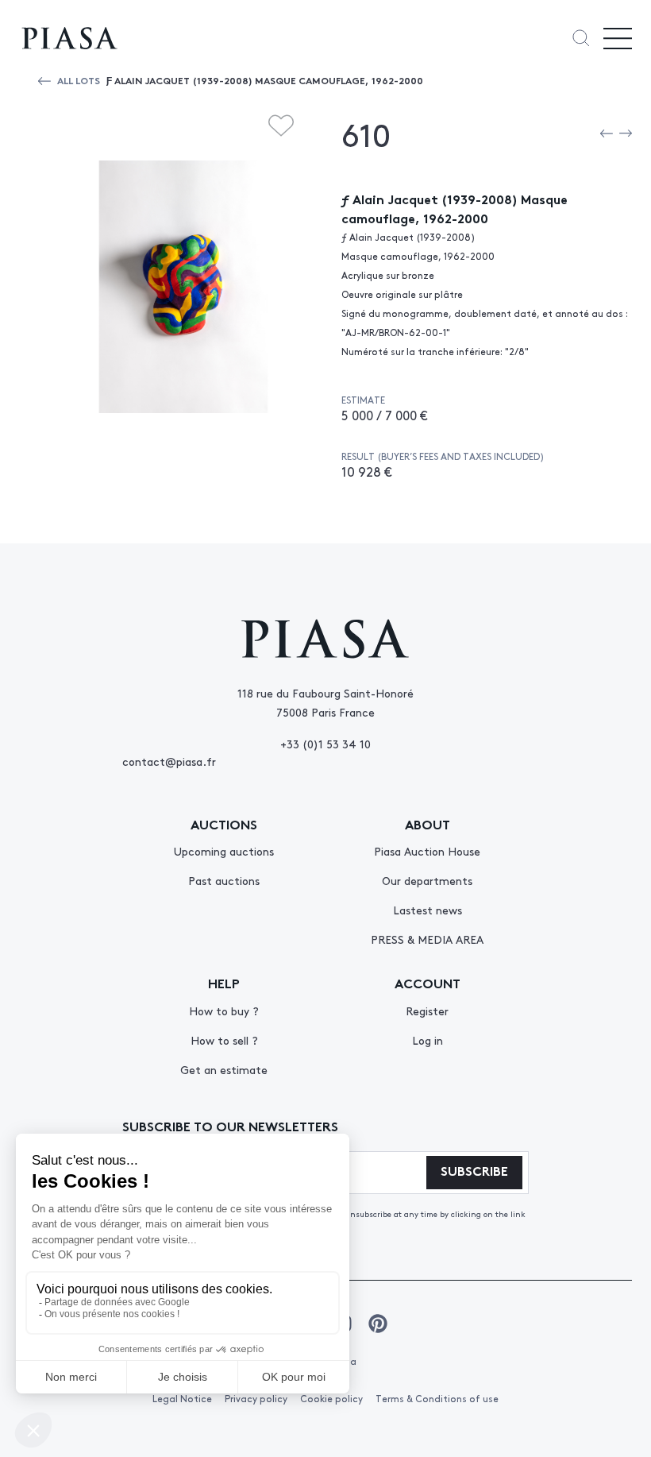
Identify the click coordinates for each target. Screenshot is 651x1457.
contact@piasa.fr (169, 761)
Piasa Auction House (427, 851)
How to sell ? (224, 1040)
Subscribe (474, 1170)
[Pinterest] (378, 1323)
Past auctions (224, 880)
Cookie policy (331, 1398)
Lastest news (427, 910)
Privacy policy (256, 1398)
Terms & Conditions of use (437, 1398)
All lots (78, 80)
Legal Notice (182, 1398)
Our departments (427, 880)
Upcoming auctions (224, 851)
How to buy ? (224, 1010)
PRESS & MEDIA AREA (427, 939)
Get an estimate (224, 1069)
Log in (427, 1040)
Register (427, 1010)
